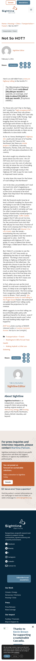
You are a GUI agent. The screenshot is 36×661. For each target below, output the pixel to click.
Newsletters (23, 2)
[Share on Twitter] (21, 63)
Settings (15, 656)
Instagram (11, 557)
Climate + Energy (11, 592)
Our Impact (10, 614)
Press (7, 602)
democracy (9, 409)
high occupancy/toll (23, 110)
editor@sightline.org (24, 498)
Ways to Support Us (11, 622)
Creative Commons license (16, 329)
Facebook (11, 544)
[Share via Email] (21, 66)
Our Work (9, 587)
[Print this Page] (25, 66)
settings (16, 652)
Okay (7, 656)
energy (16, 409)
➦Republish (13, 65)
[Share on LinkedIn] (25, 63)
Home (4, 23)
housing (25, 409)
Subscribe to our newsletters (22, 578)
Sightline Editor (18, 50)
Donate (11, 2)
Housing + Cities (14, 23)
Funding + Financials (12, 619)
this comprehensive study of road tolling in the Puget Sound (17, 297)
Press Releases (10, 607)
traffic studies (24, 216)
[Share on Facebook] (29, 63)
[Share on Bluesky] (29, 66)
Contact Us (12, 566)
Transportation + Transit (10, 31)
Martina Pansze (20, 447)
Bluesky (10, 548)
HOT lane (7, 326)
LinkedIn (11, 561)
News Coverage (10, 610)
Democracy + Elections (13, 595)
